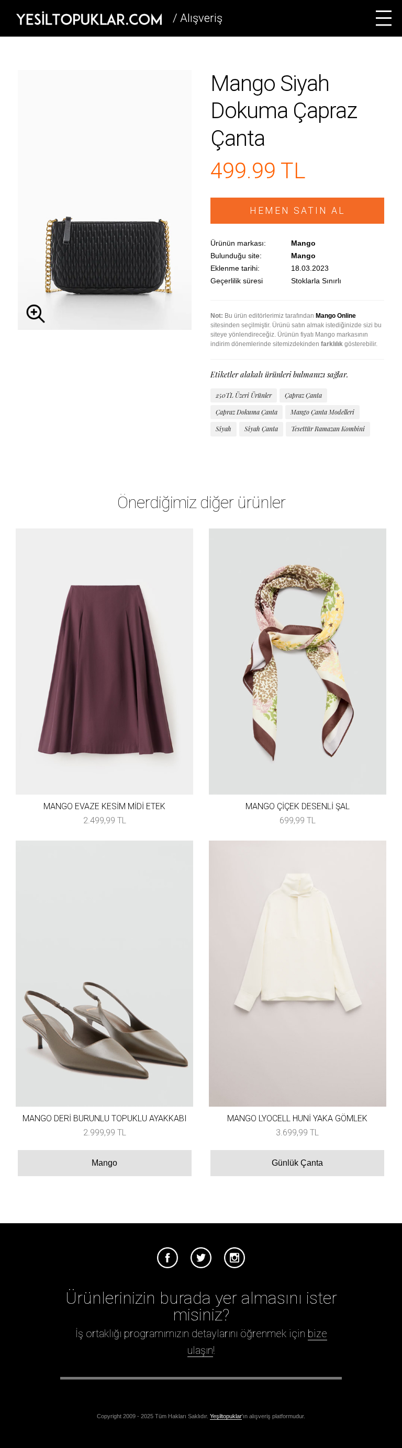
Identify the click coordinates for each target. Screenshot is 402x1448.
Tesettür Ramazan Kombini (328, 428)
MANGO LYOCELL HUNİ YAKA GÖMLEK (297, 1118)
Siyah (223, 428)
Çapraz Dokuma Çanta (246, 412)
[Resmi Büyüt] (105, 327)
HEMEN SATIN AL (297, 210)
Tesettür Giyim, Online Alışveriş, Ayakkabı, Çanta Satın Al (89, 18)
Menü (384, 18)
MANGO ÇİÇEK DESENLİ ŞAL (297, 806)
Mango (104, 1162)
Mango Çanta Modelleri (322, 412)
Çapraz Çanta (303, 395)
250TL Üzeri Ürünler (244, 395)
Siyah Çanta (261, 428)
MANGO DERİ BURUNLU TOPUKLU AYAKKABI (105, 1118)
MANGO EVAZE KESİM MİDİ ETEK (104, 806)
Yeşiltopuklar (226, 1416)
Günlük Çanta (297, 1162)
